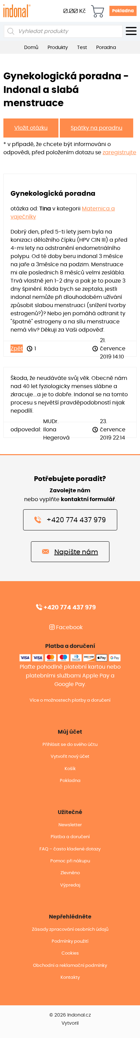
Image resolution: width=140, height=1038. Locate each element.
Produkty (58, 47)
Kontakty (70, 977)
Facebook (69, 627)
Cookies (70, 953)
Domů (31, 47)
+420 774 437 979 (76, 520)
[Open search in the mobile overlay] (63, 31)
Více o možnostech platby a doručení (70, 700)
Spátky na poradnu (96, 128)
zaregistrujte (119, 152)
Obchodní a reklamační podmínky (70, 965)
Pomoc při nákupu (70, 861)
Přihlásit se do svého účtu (70, 744)
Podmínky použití (70, 941)
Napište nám (76, 552)
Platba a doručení (70, 837)
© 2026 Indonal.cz (70, 1015)
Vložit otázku (31, 128)
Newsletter (70, 825)
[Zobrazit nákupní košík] (97, 11)
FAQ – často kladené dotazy (70, 849)
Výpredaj (70, 885)
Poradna (106, 47)
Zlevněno (70, 873)
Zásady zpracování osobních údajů (70, 929)
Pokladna (123, 11)
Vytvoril (70, 1023)
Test (82, 47)
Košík (70, 769)
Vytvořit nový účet (70, 756)
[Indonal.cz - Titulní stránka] (17, 10)
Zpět (17, 348)
